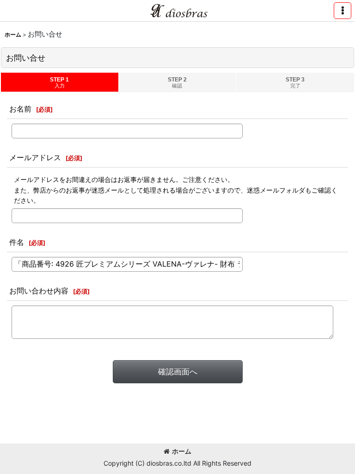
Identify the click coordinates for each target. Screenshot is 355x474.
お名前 (20, 108)
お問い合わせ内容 (38, 290)
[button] (342, 10)
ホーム (181, 451)
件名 (16, 242)
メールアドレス (35, 157)
